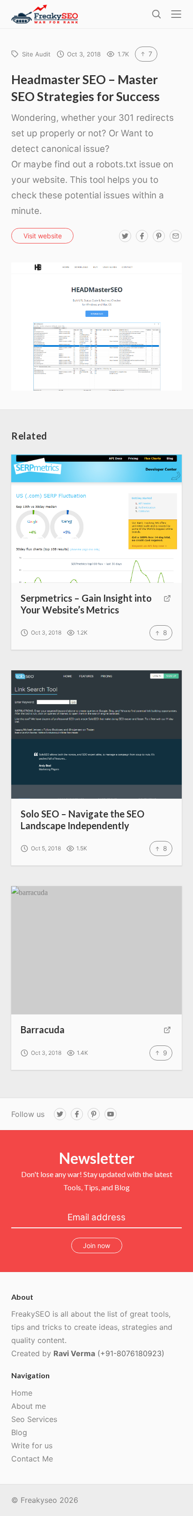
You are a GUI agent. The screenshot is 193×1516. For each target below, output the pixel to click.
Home (21, 1393)
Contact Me (32, 1458)
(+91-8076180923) (130, 1353)
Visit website (42, 236)
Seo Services (34, 1419)
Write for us (31, 1445)
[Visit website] (167, 604)
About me (28, 1406)
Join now (96, 1245)
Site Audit (36, 54)
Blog (19, 1432)
